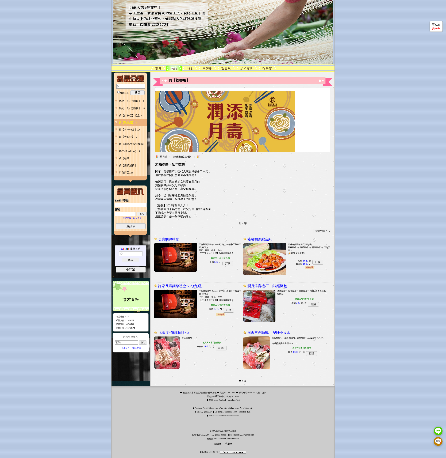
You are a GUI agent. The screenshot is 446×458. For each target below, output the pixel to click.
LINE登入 (125, 348)
